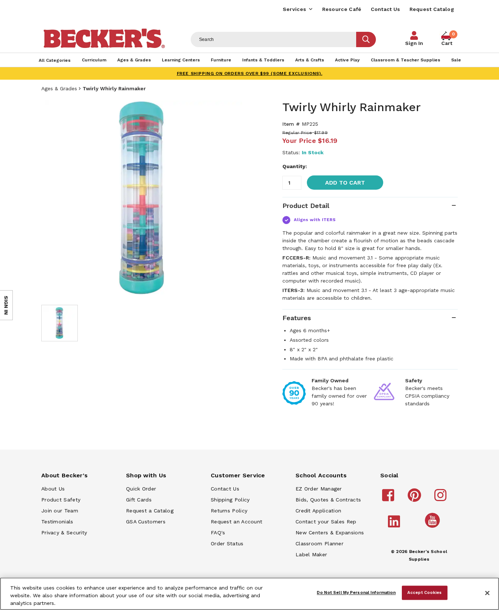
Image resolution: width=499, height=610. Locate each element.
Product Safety (60, 500)
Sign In (414, 43)
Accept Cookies (424, 592)
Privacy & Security (64, 532)
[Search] (366, 39)
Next (235, 199)
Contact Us (385, 9)
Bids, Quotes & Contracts (328, 500)
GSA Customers (145, 521)
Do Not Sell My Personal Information (356, 592)
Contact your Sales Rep (326, 521)
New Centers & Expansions (330, 532)
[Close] (487, 593)
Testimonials (57, 521)
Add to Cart (345, 182)
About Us (53, 489)
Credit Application (318, 511)
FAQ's (218, 532)
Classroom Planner (319, 543)
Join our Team (59, 511)
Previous (52, 199)
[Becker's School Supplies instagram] (441, 498)
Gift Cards (139, 500)
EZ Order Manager (319, 489)
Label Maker (311, 554)
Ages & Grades (59, 88)
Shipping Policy (230, 500)
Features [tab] (296, 318)
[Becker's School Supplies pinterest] (415, 498)
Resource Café (342, 9)
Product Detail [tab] (305, 205)
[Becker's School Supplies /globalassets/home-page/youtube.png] (433, 527)
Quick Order (141, 489)
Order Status (227, 543)
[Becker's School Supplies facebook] (389, 498)
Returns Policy (229, 511)
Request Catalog (432, 9)
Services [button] (294, 9)
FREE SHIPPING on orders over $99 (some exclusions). (250, 73)
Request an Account (236, 521)
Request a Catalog (150, 511)
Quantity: (294, 166)
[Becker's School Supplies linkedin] (395, 525)
